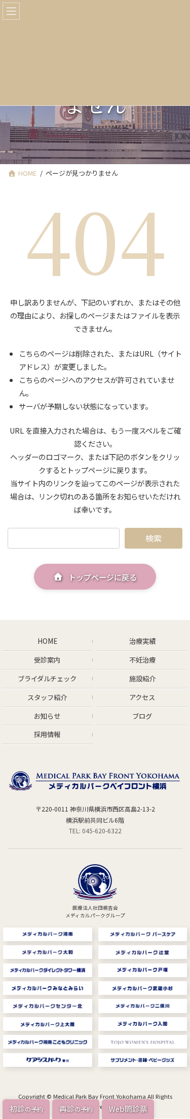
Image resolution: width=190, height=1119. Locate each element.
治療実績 (142, 641)
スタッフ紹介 (47, 697)
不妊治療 (142, 660)
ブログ (142, 716)
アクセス (142, 697)
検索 (153, 538)
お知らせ (47, 716)
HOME (47, 641)
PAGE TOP (176, 1088)
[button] (95, 576)
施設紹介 (142, 678)
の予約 (26, 1108)
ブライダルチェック (47, 678)
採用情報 (47, 735)
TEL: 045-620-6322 (95, 831)
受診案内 (47, 660)
